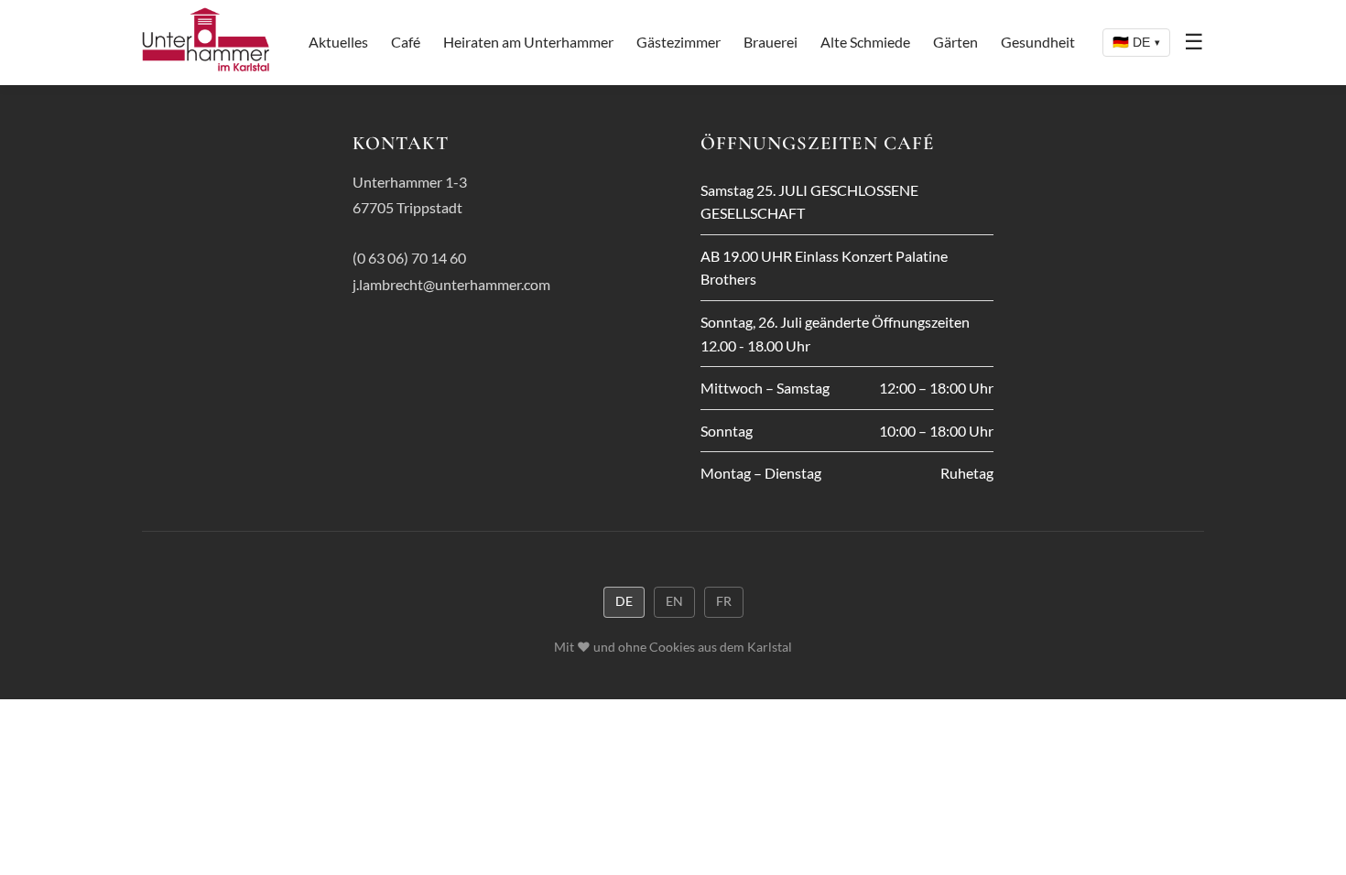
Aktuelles (338, 41)
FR (724, 601)
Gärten (955, 41)
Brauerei (771, 41)
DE (624, 601)
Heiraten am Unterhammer (528, 41)
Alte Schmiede (865, 41)
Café (405, 41)
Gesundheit (1038, 41)
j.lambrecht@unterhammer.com (451, 284)
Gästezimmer (678, 41)
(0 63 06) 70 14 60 (409, 257)
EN (674, 601)
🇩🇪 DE (1136, 42)
